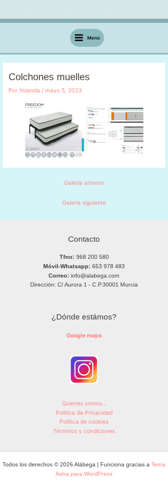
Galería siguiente (84, 202)
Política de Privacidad (84, 412)
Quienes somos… (84, 403)
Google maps (84, 335)
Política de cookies (84, 421)
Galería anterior (84, 182)
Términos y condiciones (84, 431)
